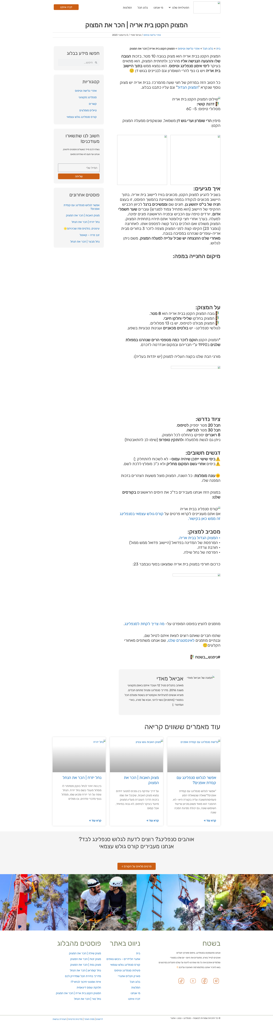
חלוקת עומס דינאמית (89, 987)
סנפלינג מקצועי (88, 97)
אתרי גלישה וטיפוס (152, 35)
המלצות (127, 7)
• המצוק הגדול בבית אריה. (199, 537)
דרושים (99, 1019)
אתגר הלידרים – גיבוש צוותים (123, 959)
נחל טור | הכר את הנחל (87, 999)
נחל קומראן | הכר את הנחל (85, 970)
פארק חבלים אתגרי (129, 976)
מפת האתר (89, 1019)
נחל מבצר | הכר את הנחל (85, 241)
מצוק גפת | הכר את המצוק (85, 964)
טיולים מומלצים (88, 110)
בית (218, 48)
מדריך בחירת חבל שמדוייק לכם (83, 976)
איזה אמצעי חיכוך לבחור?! (86, 981)
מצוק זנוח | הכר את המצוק (85, 959)
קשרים (93, 103)
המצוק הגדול (187, 87)
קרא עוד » (210, 820)
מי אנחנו (158, 7)
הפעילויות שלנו (180, 7)
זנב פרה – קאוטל (90, 235)
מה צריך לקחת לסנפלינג (144, 623)
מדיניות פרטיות (75, 1019)
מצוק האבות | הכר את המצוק (83, 215)
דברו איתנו (134, 999)
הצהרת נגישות (59, 1019)
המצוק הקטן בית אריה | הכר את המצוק (78, 993)
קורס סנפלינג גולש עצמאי (82, 117)
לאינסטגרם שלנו (181, 640)
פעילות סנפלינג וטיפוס (127, 970)
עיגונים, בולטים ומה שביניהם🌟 (82, 228)
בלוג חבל (142, 7)
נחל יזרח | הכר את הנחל (86, 222)
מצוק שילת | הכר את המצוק (85, 953)
